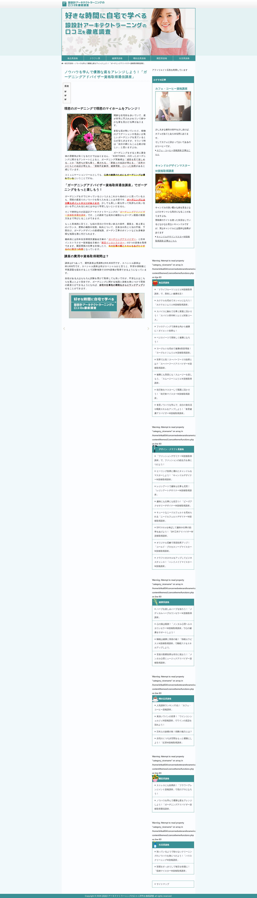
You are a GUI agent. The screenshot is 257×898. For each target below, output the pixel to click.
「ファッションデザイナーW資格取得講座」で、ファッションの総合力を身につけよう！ (173, 460)
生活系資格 (184, 58)
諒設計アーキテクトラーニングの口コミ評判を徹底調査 (128, 896)
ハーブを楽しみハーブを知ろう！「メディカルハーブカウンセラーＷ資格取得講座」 (173, 613)
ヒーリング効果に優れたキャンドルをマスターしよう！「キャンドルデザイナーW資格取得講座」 (173, 475)
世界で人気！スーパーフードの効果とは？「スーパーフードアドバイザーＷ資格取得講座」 (173, 363)
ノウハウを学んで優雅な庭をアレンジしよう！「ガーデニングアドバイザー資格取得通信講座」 (173, 804)
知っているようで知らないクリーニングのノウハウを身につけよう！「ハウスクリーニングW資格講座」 (173, 855)
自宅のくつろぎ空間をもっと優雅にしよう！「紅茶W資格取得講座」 (173, 740)
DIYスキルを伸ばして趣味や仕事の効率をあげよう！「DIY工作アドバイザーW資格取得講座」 (173, 531)
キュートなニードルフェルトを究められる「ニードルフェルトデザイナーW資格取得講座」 (173, 516)
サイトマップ (163, 884)
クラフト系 (95, 58)
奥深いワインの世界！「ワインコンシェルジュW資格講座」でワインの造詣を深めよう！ (173, 720)
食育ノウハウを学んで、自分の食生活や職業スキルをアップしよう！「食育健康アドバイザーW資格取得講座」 (173, 409)
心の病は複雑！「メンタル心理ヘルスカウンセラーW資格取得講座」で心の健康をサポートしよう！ (173, 628)
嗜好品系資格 (139, 58)
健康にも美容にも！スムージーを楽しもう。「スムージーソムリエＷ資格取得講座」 (173, 378)
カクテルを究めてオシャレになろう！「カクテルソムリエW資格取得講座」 (173, 302)
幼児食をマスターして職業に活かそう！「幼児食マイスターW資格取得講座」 (172, 394)
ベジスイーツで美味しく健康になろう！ (172, 339)
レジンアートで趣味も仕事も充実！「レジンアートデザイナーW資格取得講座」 (173, 490)
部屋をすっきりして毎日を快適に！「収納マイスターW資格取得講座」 (172, 868)
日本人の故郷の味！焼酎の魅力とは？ (174, 731)
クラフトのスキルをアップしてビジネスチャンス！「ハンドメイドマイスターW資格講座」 (173, 562)
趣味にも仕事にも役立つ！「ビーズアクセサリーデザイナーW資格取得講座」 (173, 503)
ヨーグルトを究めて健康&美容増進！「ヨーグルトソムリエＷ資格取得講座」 (173, 350)
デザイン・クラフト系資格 (171, 449)
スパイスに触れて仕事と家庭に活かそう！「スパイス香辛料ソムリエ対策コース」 (173, 315)
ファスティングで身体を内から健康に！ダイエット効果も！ (172, 328)
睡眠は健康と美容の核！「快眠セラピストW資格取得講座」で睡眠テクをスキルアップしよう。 (173, 643)
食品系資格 (72, 58)
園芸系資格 (162, 58)
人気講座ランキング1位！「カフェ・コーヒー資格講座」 (172, 707)
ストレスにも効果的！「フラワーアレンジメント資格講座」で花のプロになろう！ (173, 789)
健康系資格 (117, 58)
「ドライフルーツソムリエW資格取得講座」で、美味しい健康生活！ (173, 291)
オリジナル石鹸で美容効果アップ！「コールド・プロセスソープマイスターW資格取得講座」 (173, 546)
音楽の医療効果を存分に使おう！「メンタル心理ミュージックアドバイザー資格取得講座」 (173, 658)
